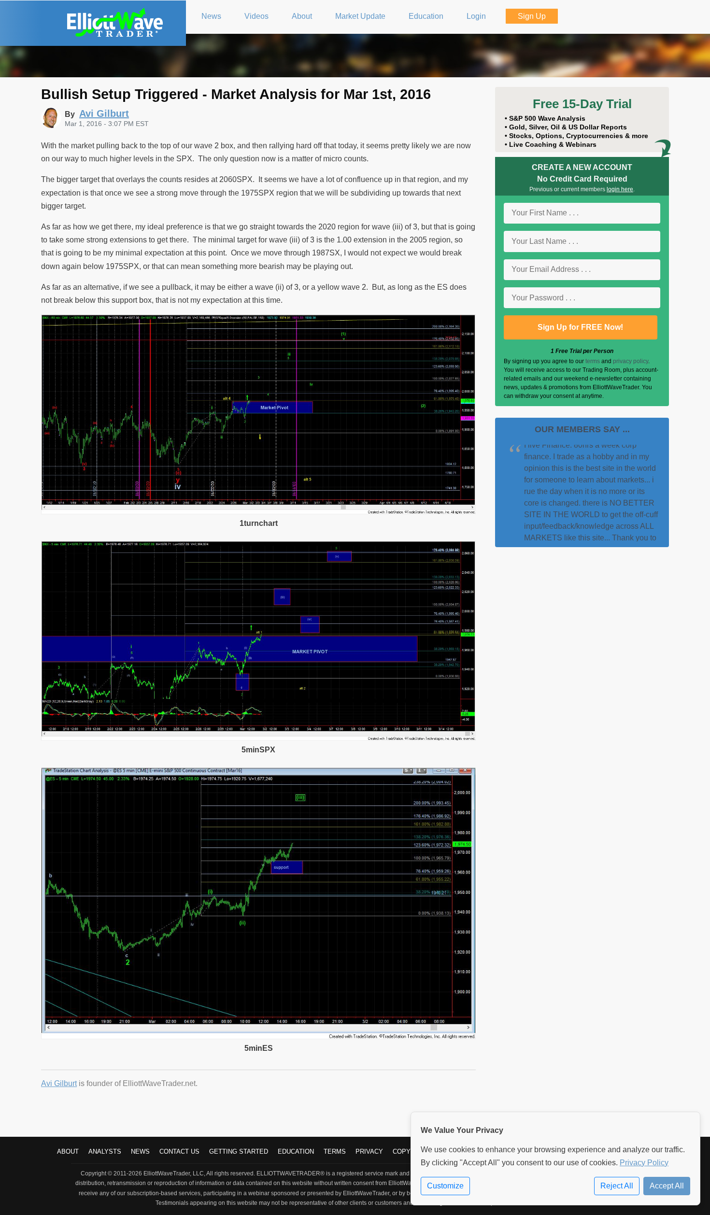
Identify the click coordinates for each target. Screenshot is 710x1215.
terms (592, 361)
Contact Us (179, 1151)
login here (620, 189)
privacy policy (630, 361)
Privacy (369, 1151)
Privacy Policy (644, 1162)
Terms (335, 1151)
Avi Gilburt (59, 1083)
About (68, 1151)
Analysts (104, 1151)
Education (296, 1151)
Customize (445, 1186)
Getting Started (238, 1151)
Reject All (616, 1186)
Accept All (667, 1186)
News (140, 1151)
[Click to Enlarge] (258, 512)
